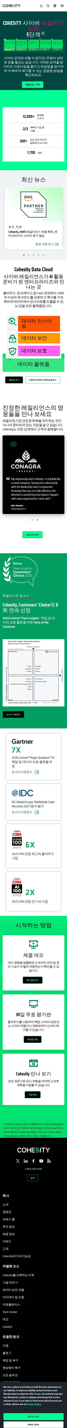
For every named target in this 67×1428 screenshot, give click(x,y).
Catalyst (7, 1326)
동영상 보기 (14, 379)
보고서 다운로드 (13, 714)
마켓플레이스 (11, 1304)
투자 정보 (9, 1226)
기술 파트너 (10, 1282)
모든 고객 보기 (32, 534)
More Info (33, 1424)
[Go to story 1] (29, 520)
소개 (5, 1204)
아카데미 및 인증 (13, 1297)
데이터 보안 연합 (13, 1290)
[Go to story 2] (33, 520)
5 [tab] (43, 255)
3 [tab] (33, 255)
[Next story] (44, 520)
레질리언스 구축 (33, 84)
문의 (32, 1178)
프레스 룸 (9, 1219)
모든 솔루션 (10, 1375)
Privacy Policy (34, 1404)
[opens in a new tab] (18, 1161)
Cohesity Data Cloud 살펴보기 (42, 379)
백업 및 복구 (10, 1360)
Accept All (34, 1416)
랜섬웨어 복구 (12, 1368)
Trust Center (10, 1312)
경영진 (7, 1212)
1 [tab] (23, 255)
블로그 (7, 1353)
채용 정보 (9, 1234)
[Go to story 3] (37, 520)
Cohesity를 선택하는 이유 (18, 1275)
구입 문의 (32, 1094)
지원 (5, 1345)
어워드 (7, 1241)
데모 (5, 1319)
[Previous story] (23, 520)
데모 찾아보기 (33, 980)
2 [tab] (28, 255)
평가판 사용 (32, 1039)
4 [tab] (38, 255)
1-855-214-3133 (33, 1169)
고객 (5, 1249)
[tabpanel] (33, 50)
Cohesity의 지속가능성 (17, 1256)
